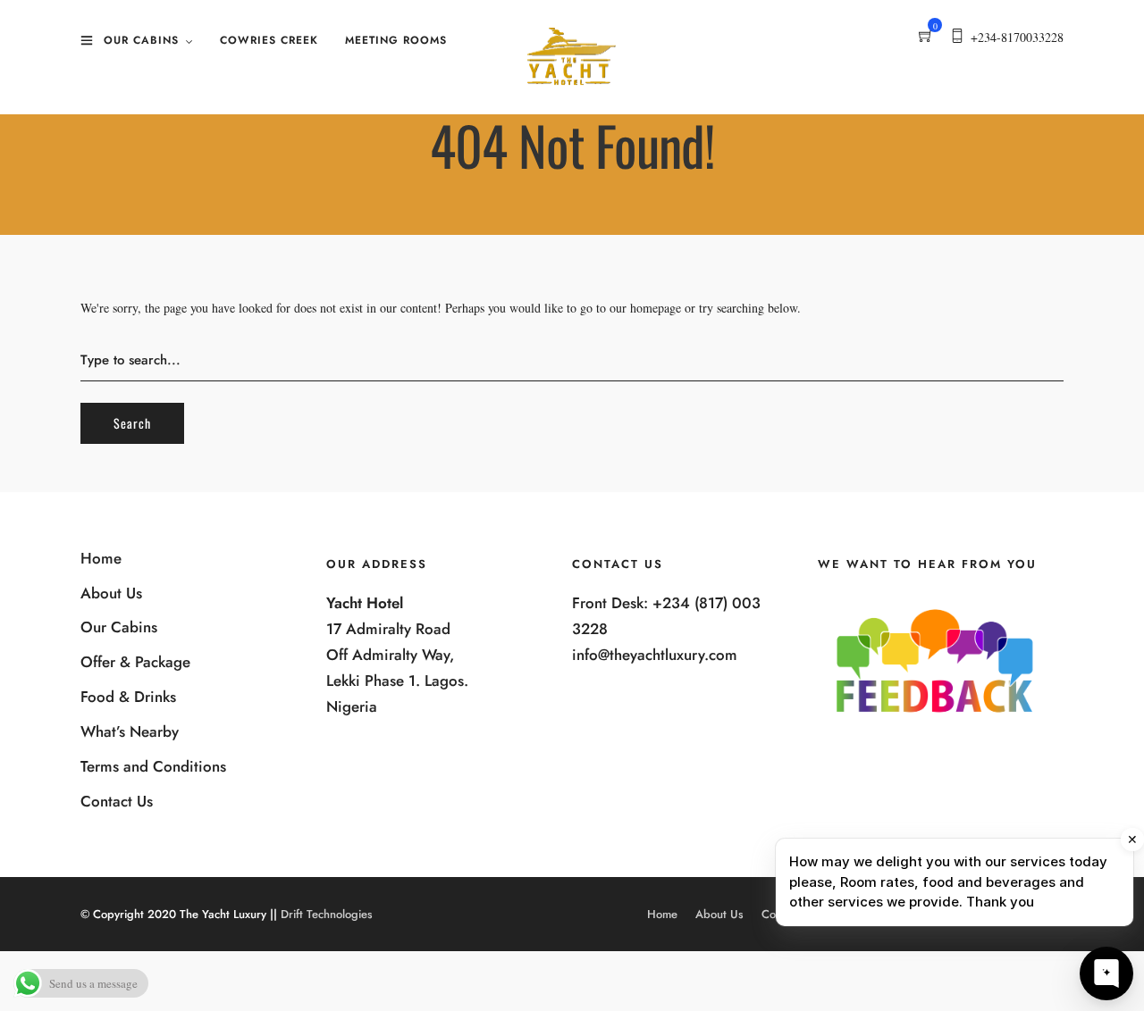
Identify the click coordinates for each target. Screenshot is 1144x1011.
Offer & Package (135, 662)
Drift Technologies (327, 914)
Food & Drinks (128, 696)
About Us (111, 593)
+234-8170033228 (1017, 37)
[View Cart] (926, 37)
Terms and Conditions (153, 766)
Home (101, 558)
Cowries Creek (269, 40)
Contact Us (116, 801)
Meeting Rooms (396, 40)
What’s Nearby (129, 731)
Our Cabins (141, 40)
